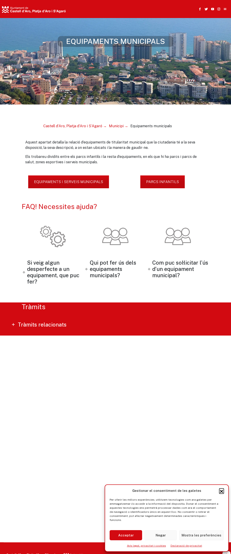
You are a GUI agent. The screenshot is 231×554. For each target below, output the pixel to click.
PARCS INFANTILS (162, 182)
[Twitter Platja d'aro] (205, 9)
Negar (161, 535)
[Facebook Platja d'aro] (199, 9)
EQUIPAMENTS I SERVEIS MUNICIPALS (68, 182)
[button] (221, 490)
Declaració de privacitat (186, 545)
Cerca (169, 31)
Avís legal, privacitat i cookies (146, 545)
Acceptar (126, 535)
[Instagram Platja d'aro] (218, 9)
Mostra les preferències (201, 535)
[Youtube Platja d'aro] (211, 9)
